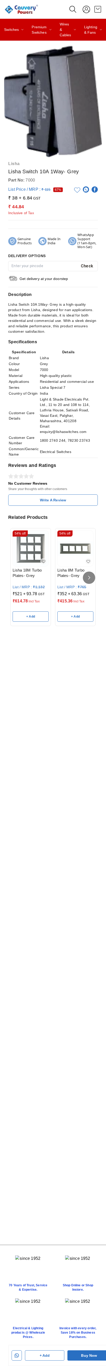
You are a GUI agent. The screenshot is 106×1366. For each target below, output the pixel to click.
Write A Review (53, 500)
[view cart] (98, 9)
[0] (98, 9)
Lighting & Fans (90, 29)
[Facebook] (95, 189)
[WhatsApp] (86, 189)
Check (87, 266)
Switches (11, 30)
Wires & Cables (65, 29)
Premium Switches (39, 29)
